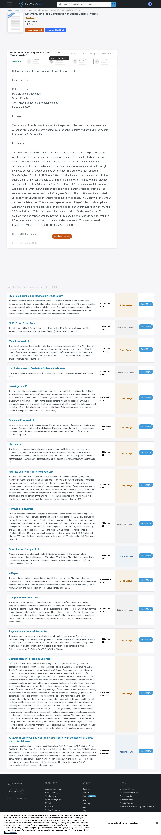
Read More (146, 304)
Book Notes (50, 806)
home (9, 10)
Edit (73, 54)
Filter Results (105, 54)
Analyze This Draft (55, 30)
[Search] (113, 4)
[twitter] (16, 793)
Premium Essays (52, 792)
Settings (92, 54)
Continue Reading (62, 236)
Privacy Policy (126, 799)
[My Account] (151, 4)
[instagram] (22, 793)
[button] (9, 5)
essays (18, 10)
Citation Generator (52, 810)
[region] (80, 823)
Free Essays (50, 796)
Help (84, 811)
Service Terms (126, 803)
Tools (81, 54)
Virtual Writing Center (54, 799)
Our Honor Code (127, 796)
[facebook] (10, 793)
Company (86, 789)
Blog (84, 800)
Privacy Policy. (11, 832)
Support (85, 807)
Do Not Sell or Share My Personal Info (123, 823)
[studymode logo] (36, 4)
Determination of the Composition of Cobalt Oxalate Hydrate (61, 13)
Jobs (84, 796)
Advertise (86, 792)
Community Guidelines (130, 792)
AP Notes (49, 803)
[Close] (157, 823)
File (65, 54)
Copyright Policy (127, 789)
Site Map (86, 804)
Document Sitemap (53, 789)
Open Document (35, 30)
